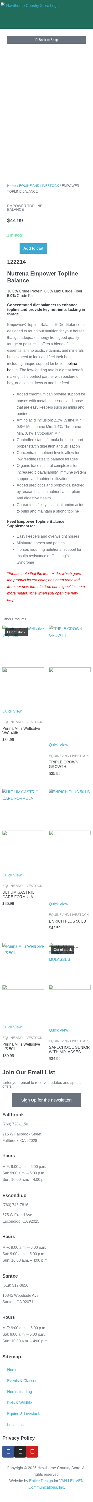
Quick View (12, 711)
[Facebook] (8, 1452)
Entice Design (41, 1481)
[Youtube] (32, 1452)
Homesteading (19, 1392)
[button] (72, 14)
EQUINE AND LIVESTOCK (39, 186)
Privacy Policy (18, 1438)
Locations (15, 1425)
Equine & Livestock (23, 1414)
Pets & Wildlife (19, 1403)
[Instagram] (20, 1452)
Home (11, 186)
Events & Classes (22, 1381)
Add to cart (33, 248)
